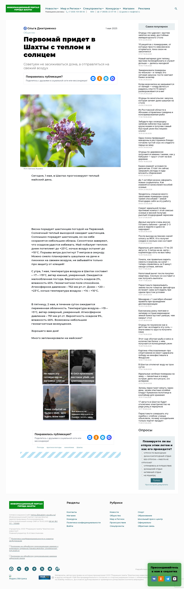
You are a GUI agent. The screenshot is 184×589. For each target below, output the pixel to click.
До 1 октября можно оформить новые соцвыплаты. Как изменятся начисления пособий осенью (155, 183)
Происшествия (118, 522)
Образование (145, 515)
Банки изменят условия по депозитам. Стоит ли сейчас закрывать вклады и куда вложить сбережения (153, 169)
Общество (29, 32)
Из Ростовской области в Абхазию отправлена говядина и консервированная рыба (155, 112)
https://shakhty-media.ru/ (43, 515)
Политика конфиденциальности (84, 522)
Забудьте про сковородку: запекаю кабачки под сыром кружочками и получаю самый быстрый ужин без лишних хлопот (154, 126)
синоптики (69, 447)
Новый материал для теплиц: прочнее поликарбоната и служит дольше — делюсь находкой (156, 61)
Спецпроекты (92, 8)
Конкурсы (112, 8)
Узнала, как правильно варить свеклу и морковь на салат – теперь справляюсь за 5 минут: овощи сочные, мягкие (155, 263)
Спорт (141, 512)
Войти (70, 526)
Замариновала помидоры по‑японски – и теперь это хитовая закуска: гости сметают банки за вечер (155, 73)
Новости (51, 8)
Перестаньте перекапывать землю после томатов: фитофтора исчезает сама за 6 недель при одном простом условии (156, 288)
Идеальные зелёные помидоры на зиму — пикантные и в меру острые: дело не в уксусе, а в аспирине (156, 377)
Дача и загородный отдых (157, 456)
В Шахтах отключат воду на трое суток (156, 365)
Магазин (128, 8)
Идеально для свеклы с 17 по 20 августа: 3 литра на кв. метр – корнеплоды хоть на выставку (155, 250)
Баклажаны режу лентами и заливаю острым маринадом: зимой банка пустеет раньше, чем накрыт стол (156, 314)
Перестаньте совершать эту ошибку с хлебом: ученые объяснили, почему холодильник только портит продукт (156, 417)
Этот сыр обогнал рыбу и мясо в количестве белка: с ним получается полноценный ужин (155, 341)
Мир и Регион (69, 8)
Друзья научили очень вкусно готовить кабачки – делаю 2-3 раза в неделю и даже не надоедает (154, 225)
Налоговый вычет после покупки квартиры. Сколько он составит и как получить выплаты (156, 275)
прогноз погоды (54, 447)
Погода (40, 447)
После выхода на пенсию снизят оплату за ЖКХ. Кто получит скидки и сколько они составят (155, 238)
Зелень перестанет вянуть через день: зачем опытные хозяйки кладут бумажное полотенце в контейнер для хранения (155, 391)
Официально (144, 522)
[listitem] (93, 78)
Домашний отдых (153, 469)
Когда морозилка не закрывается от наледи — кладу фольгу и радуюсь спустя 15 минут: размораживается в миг (156, 87)
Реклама (144, 8)
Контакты (72, 512)
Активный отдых (152, 472)
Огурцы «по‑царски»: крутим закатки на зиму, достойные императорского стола (154, 35)
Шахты (80, 447)
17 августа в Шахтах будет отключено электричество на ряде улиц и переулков (154, 404)
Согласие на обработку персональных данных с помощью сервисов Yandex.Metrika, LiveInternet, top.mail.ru (33, 548)
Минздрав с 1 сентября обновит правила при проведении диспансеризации (155, 301)
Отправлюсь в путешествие (158, 466)
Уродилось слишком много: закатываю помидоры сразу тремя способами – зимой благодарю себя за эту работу (154, 197)
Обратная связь (146, 526)
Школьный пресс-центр (150, 519)
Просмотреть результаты (156, 485)
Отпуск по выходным (155, 453)
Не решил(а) (150, 476)
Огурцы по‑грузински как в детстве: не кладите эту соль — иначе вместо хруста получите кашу (155, 328)
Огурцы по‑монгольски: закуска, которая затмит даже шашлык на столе (156, 100)
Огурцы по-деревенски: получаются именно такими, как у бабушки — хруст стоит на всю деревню (156, 155)
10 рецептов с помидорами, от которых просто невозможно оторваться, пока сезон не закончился (154, 48)
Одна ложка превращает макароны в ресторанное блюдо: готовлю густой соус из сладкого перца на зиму (156, 141)
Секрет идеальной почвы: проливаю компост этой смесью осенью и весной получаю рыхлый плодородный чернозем (155, 211)
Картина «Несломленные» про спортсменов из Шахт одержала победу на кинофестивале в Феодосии (155, 354)
